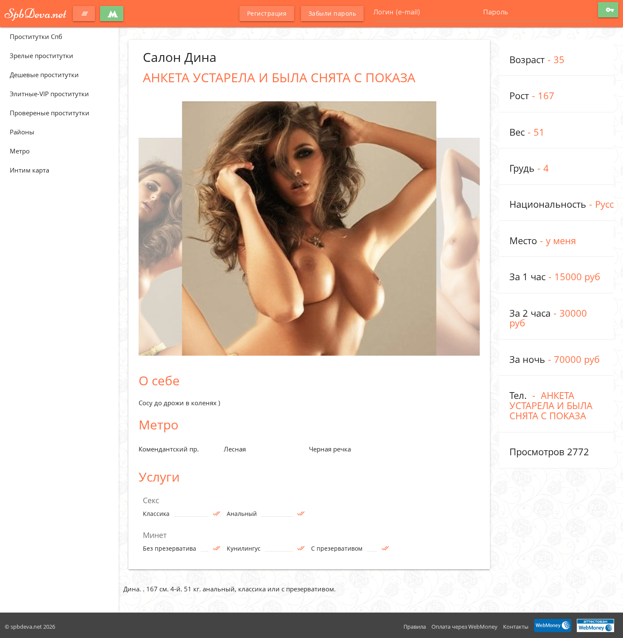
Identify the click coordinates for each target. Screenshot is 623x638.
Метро (20, 151)
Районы (22, 132)
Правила (414, 626)
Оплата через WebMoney (464, 626)
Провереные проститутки (49, 113)
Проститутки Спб (36, 36)
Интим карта (29, 170)
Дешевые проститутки (44, 74)
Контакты (515, 626)
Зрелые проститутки (41, 55)
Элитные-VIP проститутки (49, 93)
